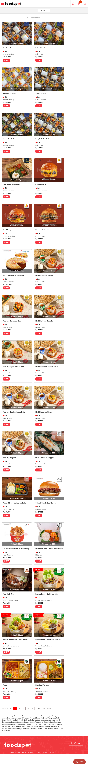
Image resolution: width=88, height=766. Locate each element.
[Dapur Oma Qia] (17, 488)
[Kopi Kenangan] (49, 488)
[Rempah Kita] (49, 261)
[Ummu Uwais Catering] (49, 579)
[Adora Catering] (17, 170)
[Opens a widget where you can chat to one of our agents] (79, 762)
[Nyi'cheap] (49, 534)
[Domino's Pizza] (17, 261)
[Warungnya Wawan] (49, 443)
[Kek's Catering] (17, 33)
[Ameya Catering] (49, 170)
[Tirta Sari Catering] (17, 671)
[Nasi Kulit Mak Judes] (17, 579)
